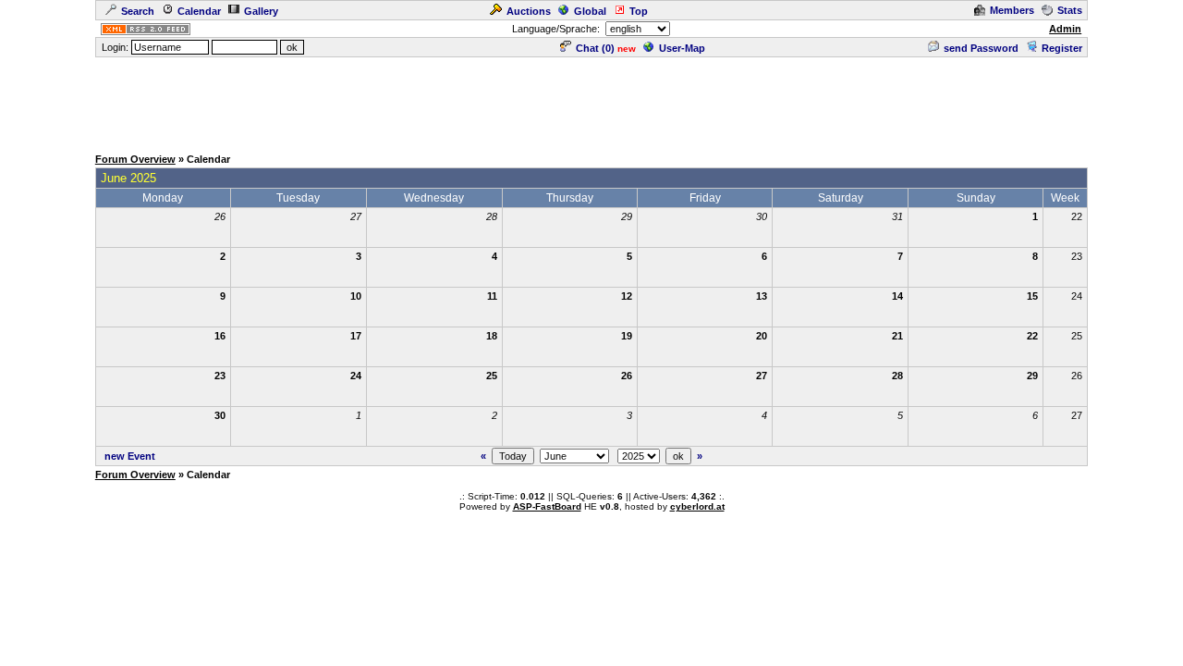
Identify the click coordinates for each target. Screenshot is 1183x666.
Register (1062, 48)
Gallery (261, 11)
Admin (1065, 28)
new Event (129, 456)
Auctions (528, 11)
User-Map (682, 48)
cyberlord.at (697, 506)
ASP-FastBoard (547, 506)
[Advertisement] (591, 100)
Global (590, 11)
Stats (1069, 10)
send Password (981, 48)
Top (638, 11)
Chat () (595, 48)
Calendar (199, 11)
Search (137, 11)
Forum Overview (135, 159)
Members (1012, 10)
